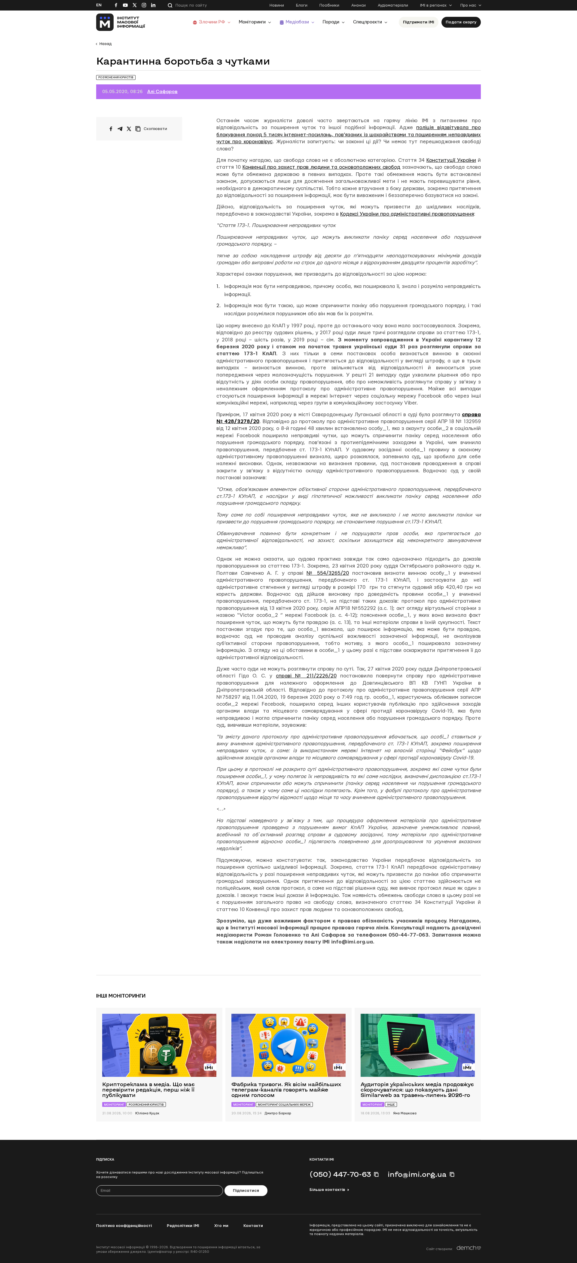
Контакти (253, 1226)
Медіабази (297, 22)
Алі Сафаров (162, 91)
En (99, 5)
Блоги (301, 5)
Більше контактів (327, 1190)
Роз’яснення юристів (115, 77)
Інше (391, 1104)
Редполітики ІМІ (183, 1226)
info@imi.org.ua (417, 1174)
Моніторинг (114, 1104)
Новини (277, 5)
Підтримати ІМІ (418, 22)
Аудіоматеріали (393, 5)
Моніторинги (252, 22)
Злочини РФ (212, 22)
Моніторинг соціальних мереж (284, 1104)
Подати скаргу (461, 22)
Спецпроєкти (367, 22)
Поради (331, 22)
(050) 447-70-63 (340, 1174)
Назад (105, 44)
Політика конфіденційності (124, 1226)
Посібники (329, 5)
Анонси (358, 5)
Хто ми (221, 1226)
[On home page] (120, 22)
